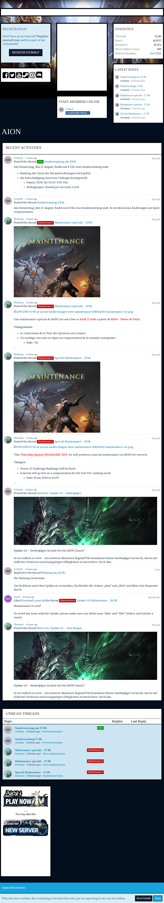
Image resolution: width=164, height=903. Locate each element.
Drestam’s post (31, 600)
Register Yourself (25, 52)
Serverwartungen (52, 731)
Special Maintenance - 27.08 (134, 113)
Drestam (125, 99)
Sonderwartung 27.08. (131, 86)
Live (100, 727)
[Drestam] (8, 257)
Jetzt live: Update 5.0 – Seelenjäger (59, 493)
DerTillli (155, 53)
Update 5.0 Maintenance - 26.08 (97, 600)
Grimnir (70, 109)
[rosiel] (8, 607)
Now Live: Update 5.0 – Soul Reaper (59, 628)
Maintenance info (53, 775)
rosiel (17, 596)
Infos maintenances (54, 753)
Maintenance (95, 750)
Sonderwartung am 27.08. (133, 77)
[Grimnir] (8, 175)
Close (158, 898)
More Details (144, 898)
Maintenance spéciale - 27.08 (135, 95)
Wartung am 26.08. (53, 572)
